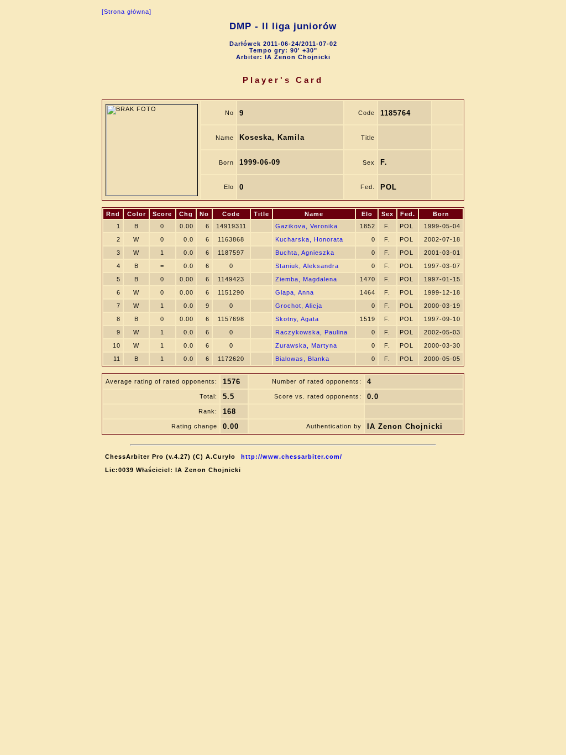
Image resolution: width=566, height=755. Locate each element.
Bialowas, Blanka (302, 358)
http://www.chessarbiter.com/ (291, 456)
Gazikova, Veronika (306, 226)
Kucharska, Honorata (309, 239)
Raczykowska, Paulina (311, 332)
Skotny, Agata (297, 319)
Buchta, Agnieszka (304, 252)
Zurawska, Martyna (306, 345)
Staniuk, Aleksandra (307, 266)
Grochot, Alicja (298, 305)
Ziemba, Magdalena (306, 279)
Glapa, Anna (294, 292)
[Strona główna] (126, 11)
